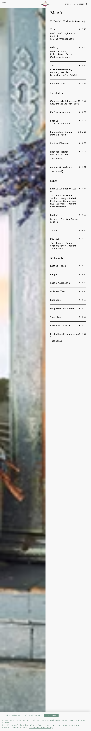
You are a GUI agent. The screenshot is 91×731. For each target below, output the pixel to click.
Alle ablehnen (32, 715)
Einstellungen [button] (13, 715)
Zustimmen (51, 715)
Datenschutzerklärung (41, 728)
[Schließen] (89, 713)
